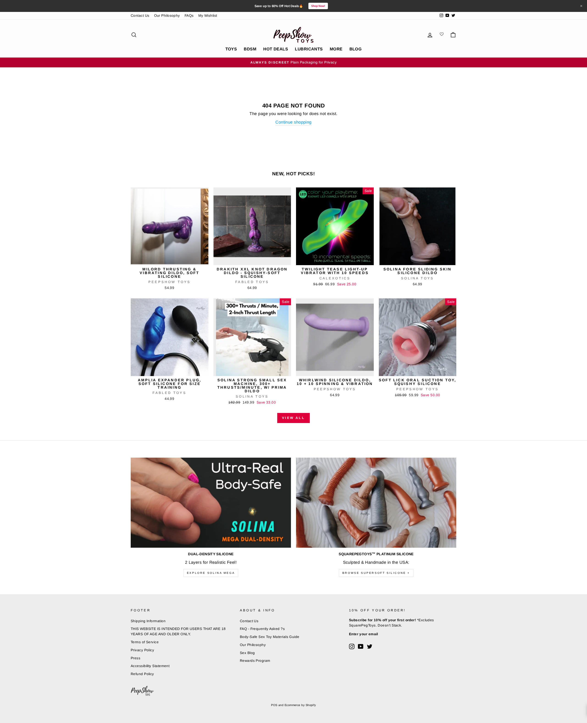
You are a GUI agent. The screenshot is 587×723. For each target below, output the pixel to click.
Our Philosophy (167, 15)
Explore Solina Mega (211, 573)
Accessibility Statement (150, 666)
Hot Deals (275, 49)
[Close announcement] (581, 6)
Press (135, 658)
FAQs (189, 15)
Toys (231, 49)
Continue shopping (293, 122)
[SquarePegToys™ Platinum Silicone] (376, 503)
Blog (355, 49)
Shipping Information (148, 621)
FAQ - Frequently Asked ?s (262, 629)
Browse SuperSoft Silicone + (376, 573)
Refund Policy (142, 674)
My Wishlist (207, 15)
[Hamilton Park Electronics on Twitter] (369, 646)
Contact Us (140, 15)
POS (274, 705)
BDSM (250, 49)
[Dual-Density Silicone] (211, 503)
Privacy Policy (142, 650)
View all (293, 418)
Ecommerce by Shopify (300, 705)
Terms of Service (145, 642)
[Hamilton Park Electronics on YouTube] (360, 646)
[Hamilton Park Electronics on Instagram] (351, 646)
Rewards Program (255, 661)
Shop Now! (318, 6)
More (336, 49)
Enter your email (363, 634)
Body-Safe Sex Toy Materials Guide (269, 637)
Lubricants (309, 49)
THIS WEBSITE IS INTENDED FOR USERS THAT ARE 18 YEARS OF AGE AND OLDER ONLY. (178, 631)
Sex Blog (247, 653)
